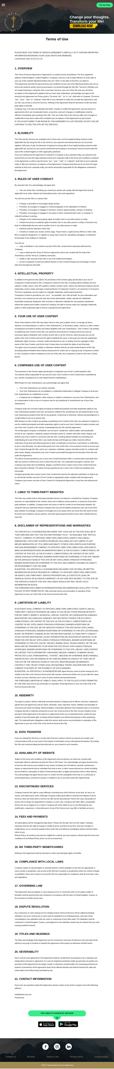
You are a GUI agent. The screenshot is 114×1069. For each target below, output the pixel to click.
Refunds (31, 1057)
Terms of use (52, 1057)
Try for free (104, 5)
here (60, 839)
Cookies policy (101, 1057)
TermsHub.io (20, 256)
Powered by (19, 998)
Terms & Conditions (39, 256)
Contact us (11, 1057)
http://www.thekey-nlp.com (44, 81)
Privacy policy (43, 97)
